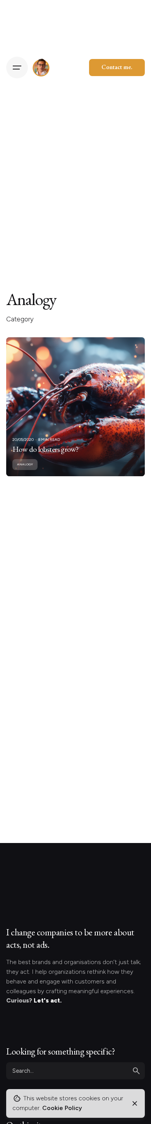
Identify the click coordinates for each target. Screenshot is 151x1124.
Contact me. (116, 67)
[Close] (134, 1103)
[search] (136, 1070)
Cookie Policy (62, 1108)
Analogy (25, 464)
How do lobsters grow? (45, 449)
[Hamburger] (17, 67)
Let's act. (48, 1000)
